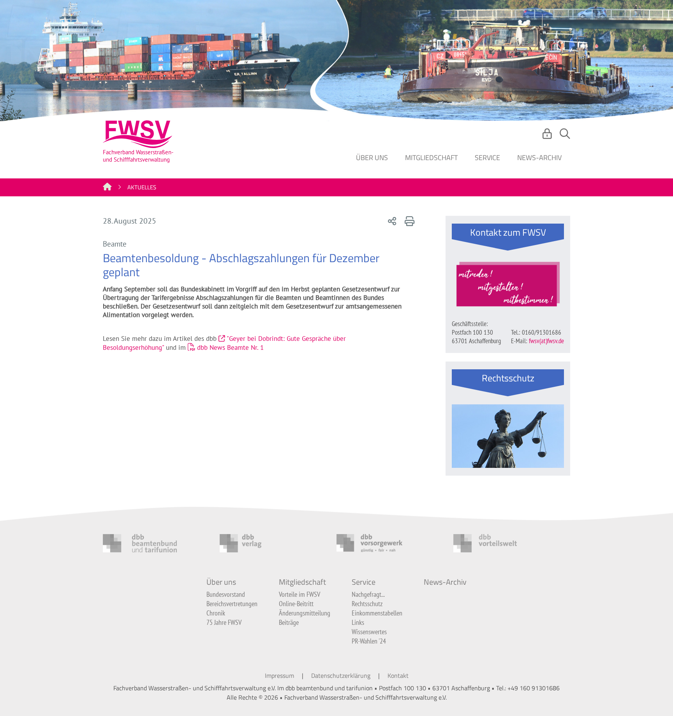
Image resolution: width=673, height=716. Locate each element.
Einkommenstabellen (377, 612)
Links (358, 622)
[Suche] (565, 136)
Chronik (215, 612)
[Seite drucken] (408, 220)
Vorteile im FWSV (299, 594)
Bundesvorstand (225, 594)
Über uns (372, 157)
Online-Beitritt (296, 603)
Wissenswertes (369, 631)
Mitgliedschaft (431, 157)
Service (487, 157)
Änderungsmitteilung (304, 612)
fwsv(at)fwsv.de (546, 341)
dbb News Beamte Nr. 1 (230, 347)
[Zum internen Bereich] (548, 136)
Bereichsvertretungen (231, 603)
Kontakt (398, 675)
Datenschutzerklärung (340, 675)
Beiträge (289, 622)
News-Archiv (539, 157)
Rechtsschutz (367, 603)
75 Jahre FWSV (223, 622)
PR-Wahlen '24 (369, 641)
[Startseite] (107, 187)
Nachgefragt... (368, 594)
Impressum (279, 675)
